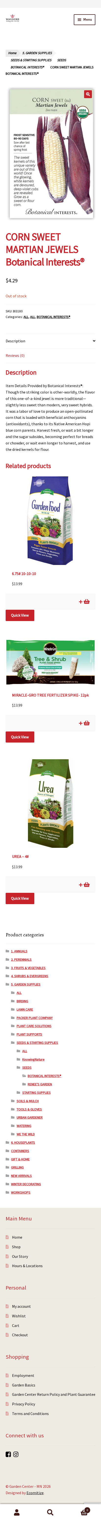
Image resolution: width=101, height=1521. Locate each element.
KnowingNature (33, 1059)
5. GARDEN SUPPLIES (37, 53)
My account (21, 1306)
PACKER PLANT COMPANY (35, 1018)
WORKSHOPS (20, 1192)
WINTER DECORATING (26, 1184)
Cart (15, 1325)
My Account (17, 1512)
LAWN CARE (25, 1009)
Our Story (20, 1256)
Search (50, 1512)
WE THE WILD (26, 1134)
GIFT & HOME (20, 1159)
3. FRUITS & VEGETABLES (28, 968)
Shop (16, 1246)
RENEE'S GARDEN (40, 1084)
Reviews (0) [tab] (15, 355)
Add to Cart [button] (86, 601)
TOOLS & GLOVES (29, 1109)
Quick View (20, 615)
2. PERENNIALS (21, 959)
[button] (88, 94)
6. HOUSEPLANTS (23, 1142)
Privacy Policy (23, 1403)
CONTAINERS (20, 1151)
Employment (23, 1375)
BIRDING (22, 1001)
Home (12, 53)
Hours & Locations (27, 1265)
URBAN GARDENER (30, 1117)
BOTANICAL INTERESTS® (27, 67)
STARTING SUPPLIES (36, 1092)
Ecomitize (35, 1492)
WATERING (24, 1126)
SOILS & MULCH (28, 1101)
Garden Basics (23, 1385)
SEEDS (61, 60)
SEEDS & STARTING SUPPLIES (31, 60)
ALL (26, 317)
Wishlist (19, 1315)
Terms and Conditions (30, 1413)
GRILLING (17, 1167)
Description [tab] (15, 340)
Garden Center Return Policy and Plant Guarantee (53, 1394)
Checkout (20, 1334)
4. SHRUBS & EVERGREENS (29, 976)
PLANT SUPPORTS (29, 1034)
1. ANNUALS (19, 951)
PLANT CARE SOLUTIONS (34, 1026)
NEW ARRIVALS (21, 1175)
